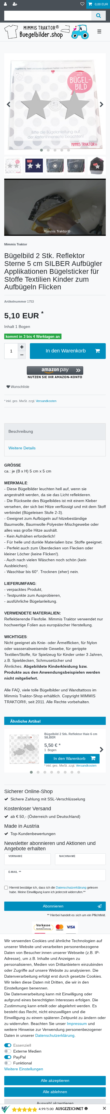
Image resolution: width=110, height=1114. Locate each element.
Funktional (22, 1063)
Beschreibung (20, 431)
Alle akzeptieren (55, 1080)
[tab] (55, 431)
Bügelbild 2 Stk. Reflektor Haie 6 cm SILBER (70, 735)
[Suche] (98, 16)
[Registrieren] (15, 4)
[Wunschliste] (82, 4)
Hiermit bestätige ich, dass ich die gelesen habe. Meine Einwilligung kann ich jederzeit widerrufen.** (53, 890)
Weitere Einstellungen (23, 1069)
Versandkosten (45, 401)
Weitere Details (22, 448)
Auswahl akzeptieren (55, 1103)
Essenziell (22, 1045)
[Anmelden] (6, 4)
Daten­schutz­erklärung (54, 1035)
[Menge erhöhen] (22, 347)
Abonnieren (53, 906)
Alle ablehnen (55, 1091)
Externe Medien (27, 1051)
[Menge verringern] (22, 355)
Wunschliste (19, 387)
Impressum (77, 1023)
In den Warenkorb (66, 351)
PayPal (19, 1057)
